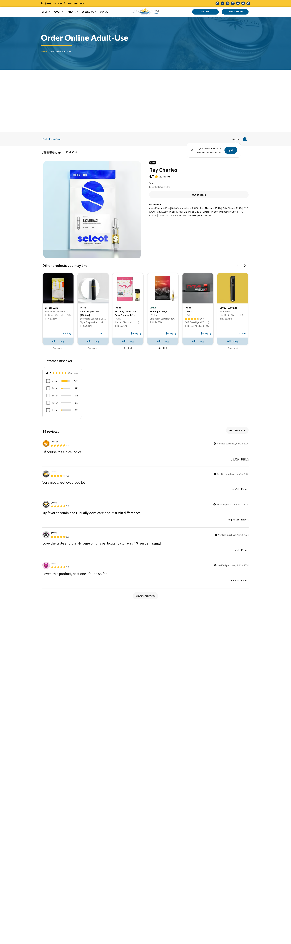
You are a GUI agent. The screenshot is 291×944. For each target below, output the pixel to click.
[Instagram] (233, 3)
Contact (104, 12)
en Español (88, 12)
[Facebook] (217, 3)
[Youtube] (238, 3)
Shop (44, 12)
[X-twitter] (222, 3)
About (57, 12)
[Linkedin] (227, 3)
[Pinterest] (248, 3)
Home (44, 51)
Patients (71, 12)
